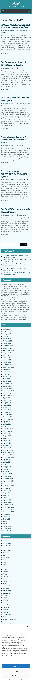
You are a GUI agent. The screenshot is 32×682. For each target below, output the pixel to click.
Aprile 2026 (6, 336)
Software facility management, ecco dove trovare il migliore (15, 26)
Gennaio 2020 (7, 476)
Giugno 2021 (7, 436)
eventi (5, 569)
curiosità (6, 562)
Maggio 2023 (7, 405)
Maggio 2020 (7, 467)
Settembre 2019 (8, 486)
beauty (5, 555)
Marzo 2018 (7, 526)
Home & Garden (8, 586)
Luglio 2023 (7, 400)
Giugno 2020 (7, 464)
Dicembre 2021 (8, 429)
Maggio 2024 (7, 377)
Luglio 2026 (7, 329)
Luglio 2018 (7, 517)
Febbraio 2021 (8, 445)
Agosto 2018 (7, 514)
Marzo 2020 (7, 471)
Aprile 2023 (6, 407)
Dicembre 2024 (8, 365)
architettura (7, 543)
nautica (5, 612)
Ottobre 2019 (7, 483)
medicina (6, 607)
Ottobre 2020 (7, 455)
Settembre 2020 (8, 457)
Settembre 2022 (8, 419)
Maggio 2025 (7, 355)
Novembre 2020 (8, 452)
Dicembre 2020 (8, 450)
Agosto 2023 (7, 398)
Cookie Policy (9, 679)
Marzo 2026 (7, 339)
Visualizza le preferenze (16, 676)
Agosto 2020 (7, 460)
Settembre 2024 (8, 367)
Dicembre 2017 (8, 531)
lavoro (5, 595)
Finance (5, 574)
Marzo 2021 (7, 443)
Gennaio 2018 (7, 528)
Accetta (16, 666)
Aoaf (16, 3)
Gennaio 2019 (7, 502)
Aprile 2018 (6, 524)
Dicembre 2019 (8, 479)
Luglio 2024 (7, 372)
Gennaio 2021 (7, 448)
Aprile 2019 (6, 498)
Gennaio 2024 (7, 386)
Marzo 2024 (7, 381)
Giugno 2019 (7, 493)
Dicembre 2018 (8, 505)
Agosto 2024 (7, 369)
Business (6, 557)
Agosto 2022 (7, 422)
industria (6, 588)
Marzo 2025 (7, 360)
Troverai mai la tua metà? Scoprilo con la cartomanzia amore (14, 140)
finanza (5, 576)
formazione (7, 581)
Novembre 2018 (8, 507)
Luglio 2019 (7, 490)
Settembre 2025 (8, 350)
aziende (5, 553)
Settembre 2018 (8, 512)
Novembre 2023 (8, 391)
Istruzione (6, 593)
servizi (21, 68)
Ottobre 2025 (7, 348)
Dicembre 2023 (8, 388)
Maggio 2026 (7, 334)
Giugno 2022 (7, 426)
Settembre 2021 (8, 431)
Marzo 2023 (7, 410)
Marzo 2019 (7, 500)
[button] (27, 626)
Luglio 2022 (7, 424)
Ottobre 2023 (7, 393)
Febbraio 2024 (8, 384)
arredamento (7, 546)
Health (5, 583)
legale (5, 598)
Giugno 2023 (7, 403)
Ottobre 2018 (7, 509)
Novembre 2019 (8, 481)
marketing (22, 180)
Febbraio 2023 (8, 412)
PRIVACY (23, 319)
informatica (7, 591)
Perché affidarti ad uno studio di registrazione (15, 210)
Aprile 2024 (6, 379)
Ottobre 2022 (7, 417)
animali (5, 541)
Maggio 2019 (7, 495)
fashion (5, 572)
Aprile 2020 (6, 469)
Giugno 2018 (7, 519)
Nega (16, 671)
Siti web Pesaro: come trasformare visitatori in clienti (14, 269)
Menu (4, 11)
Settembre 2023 (8, 396)
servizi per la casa (9, 624)
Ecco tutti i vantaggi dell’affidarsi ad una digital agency (14, 174)
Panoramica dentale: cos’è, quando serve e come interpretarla (17, 260)
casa (4, 560)
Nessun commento (9, 31)
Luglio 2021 (7, 434)
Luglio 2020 (7, 462)
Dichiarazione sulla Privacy (19, 679)
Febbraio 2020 (8, 474)
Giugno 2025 (7, 353)
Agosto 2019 (7, 488)
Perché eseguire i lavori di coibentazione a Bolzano (13, 63)
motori (3, 105)
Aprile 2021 (6, 441)
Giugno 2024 (7, 374)
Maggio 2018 (7, 521)
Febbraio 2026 (8, 341)
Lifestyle (5, 600)
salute (5, 617)
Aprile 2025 (6, 358)
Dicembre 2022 (8, 415)
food (4, 579)
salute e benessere (9, 619)
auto (20, 103)
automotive (26, 103)
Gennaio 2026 (7, 343)
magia (21, 145)
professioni (7, 614)
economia (6, 567)
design (5, 565)
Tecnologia (22, 215)
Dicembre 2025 (8, 346)
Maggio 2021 (7, 438)
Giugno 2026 (7, 331)
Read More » (5, 54)
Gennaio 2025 (7, 362)
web (27, 180)
